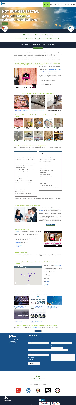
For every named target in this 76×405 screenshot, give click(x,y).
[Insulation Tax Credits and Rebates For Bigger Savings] (21, 314)
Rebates (5, 23)
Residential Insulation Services (21, 110)
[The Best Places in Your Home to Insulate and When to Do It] (54, 300)
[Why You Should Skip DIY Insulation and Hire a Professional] (21, 300)
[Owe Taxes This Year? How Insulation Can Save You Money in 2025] (38, 314)
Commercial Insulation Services (38, 110)
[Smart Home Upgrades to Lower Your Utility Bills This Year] (38, 300)
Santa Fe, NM (47, 284)
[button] (18, 128)
